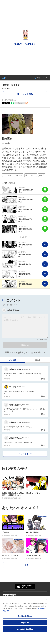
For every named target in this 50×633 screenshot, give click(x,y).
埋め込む (21, 103)
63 (44, 379)
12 (44, 430)
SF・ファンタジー (30, 175)
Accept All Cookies (25, 629)
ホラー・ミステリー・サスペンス (12, 175)
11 (44, 445)
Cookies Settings (25, 616)
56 (44, 396)
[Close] (47, 599)
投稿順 (37, 359)
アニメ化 (41, 175)
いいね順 (12, 359)
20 (44, 414)
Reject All (25, 622)
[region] (25, 614)
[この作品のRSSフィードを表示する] (27, 103)
